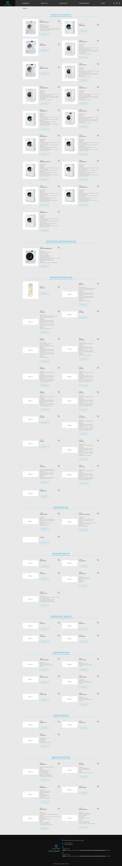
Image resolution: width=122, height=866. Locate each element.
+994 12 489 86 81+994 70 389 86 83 (68, 843)
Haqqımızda (25, 3)
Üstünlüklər (63, 3)
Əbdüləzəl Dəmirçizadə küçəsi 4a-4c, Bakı (74, 840)
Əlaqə (103, 3)
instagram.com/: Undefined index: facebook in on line (86, 855)
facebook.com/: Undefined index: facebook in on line (86, 849)
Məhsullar (44, 3)
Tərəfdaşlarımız (84, 3)
